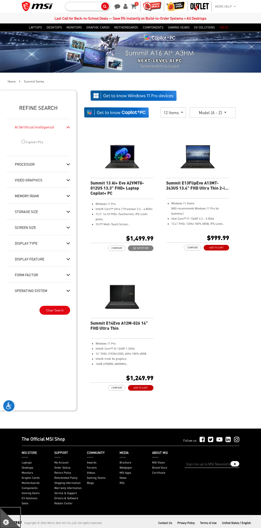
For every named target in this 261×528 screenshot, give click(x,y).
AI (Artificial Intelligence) (34, 127)
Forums (92, 467)
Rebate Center (63, 503)
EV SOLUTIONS (204, 27)
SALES (223, 27)
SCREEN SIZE (25, 227)
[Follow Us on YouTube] (219, 440)
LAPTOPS (35, 27)
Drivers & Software (66, 498)
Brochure (125, 462)
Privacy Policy (186, 523)
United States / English (236, 523)
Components (29, 488)
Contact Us (165, 523)
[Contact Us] (116, 6)
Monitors (27, 472)
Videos (91, 472)
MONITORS (74, 27)
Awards (91, 462)
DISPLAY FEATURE (29, 259)
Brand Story (159, 467)
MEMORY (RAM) (27, 195)
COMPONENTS (153, 27)
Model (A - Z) (211, 112)
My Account (61, 462)
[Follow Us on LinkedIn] (228, 440)
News (123, 478)
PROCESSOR (25, 164)
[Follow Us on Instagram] (236, 440)
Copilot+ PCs (34, 142)
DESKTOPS (54, 27)
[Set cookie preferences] (10, 518)
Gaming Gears (31, 493)
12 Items (172, 112)
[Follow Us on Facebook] (202, 440)
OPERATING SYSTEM (31, 290)
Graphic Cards (31, 478)
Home (12, 81)
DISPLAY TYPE (26, 243)
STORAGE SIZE (26, 211)
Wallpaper (126, 467)
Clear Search (55, 310)
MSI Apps (125, 472)
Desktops (27, 467)
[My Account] (125, 6)
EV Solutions (29, 498)
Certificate (158, 472)
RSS (122, 483)
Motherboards (31, 483)
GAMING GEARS (179, 27)
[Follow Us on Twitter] (210, 440)
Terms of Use (208, 523)
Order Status (62, 467)
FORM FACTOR (26, 274)
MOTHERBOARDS (126, 27)
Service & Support (65, 493)
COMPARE (116, 248)
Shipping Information (67, 483)
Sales (25, 503)
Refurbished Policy (65, 478)
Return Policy (62, 472)
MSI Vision (158, 462)
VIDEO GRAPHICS (28, 180)
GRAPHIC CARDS (98, 27)
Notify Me (142, 248)
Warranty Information (68, 488)
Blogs (90, 483)
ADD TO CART (216, 247)
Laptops (27, 462)
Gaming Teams (96, 478)
